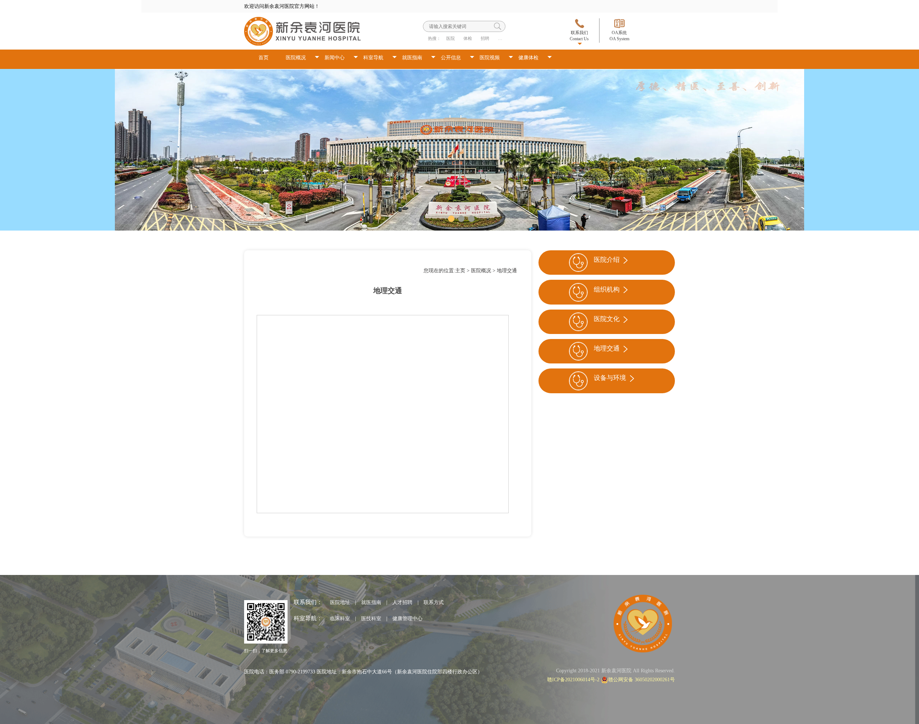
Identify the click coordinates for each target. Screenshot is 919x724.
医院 (450, 38)
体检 (467, 38)
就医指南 (412, 57)
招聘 (485, 38)
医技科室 (371, 618)
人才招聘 (402, 602)
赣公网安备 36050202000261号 (641, 679)
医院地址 (340, 602)
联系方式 (434, 602)
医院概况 (296, 57)
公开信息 (451, 57)
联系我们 (579, 35)
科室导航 (373, 57)
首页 (263, 57)
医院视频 (490, 57)
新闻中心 (335, 57)
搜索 (497, 26)
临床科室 (340, 618)
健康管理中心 (407, 618)
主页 (460, 270)
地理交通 (507, 270)
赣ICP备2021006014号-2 (573, 679)
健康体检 (528, 57)
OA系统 (619, 35)
